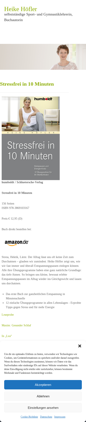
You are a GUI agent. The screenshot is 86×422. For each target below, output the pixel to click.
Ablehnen (43, 396)
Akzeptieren (43, 384)
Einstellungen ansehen (43, 407)
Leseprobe (8, 314)
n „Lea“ (7, 336)
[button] (80, 346)
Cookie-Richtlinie (29, 416)
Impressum (59, 416)
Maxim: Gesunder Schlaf (16, 325)
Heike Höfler (20, 8)
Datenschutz (46, 416)
